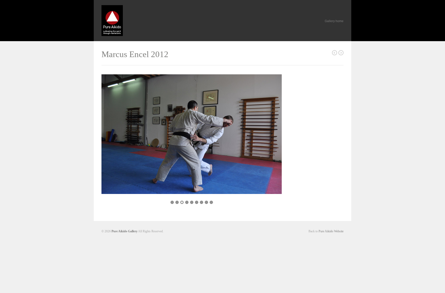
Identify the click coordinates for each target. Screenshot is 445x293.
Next (274, 137)
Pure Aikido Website (331, 231)
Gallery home (334, 21)
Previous (110, 137)
